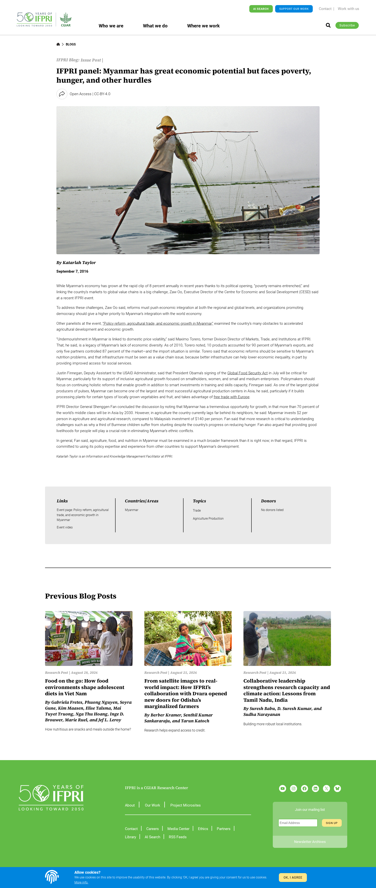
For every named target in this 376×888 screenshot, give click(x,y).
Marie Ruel (76, 720)
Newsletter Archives (310, 842)
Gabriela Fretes (66, 702)
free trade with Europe (231, 397)
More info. (81, 882)
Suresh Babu (262, 708)
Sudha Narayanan (261, 714)
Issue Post (91, 60)
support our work (294, 8)
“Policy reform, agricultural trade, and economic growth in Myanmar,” (158, 323)
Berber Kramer (166, 715)
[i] (328, 25)
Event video (65, 527)
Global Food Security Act (247, 373)
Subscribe (347, 25)
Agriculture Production (208, 518)
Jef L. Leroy (109, 720)
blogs (71, 44)
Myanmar (131, 510)
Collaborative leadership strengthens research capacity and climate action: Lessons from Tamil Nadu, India (286, 690)
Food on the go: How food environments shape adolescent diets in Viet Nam (84, 687)
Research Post (56, 672)
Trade (197, 510)
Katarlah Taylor (79, 262)
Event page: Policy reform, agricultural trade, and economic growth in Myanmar (83, 515)
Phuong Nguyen (101, 702)
